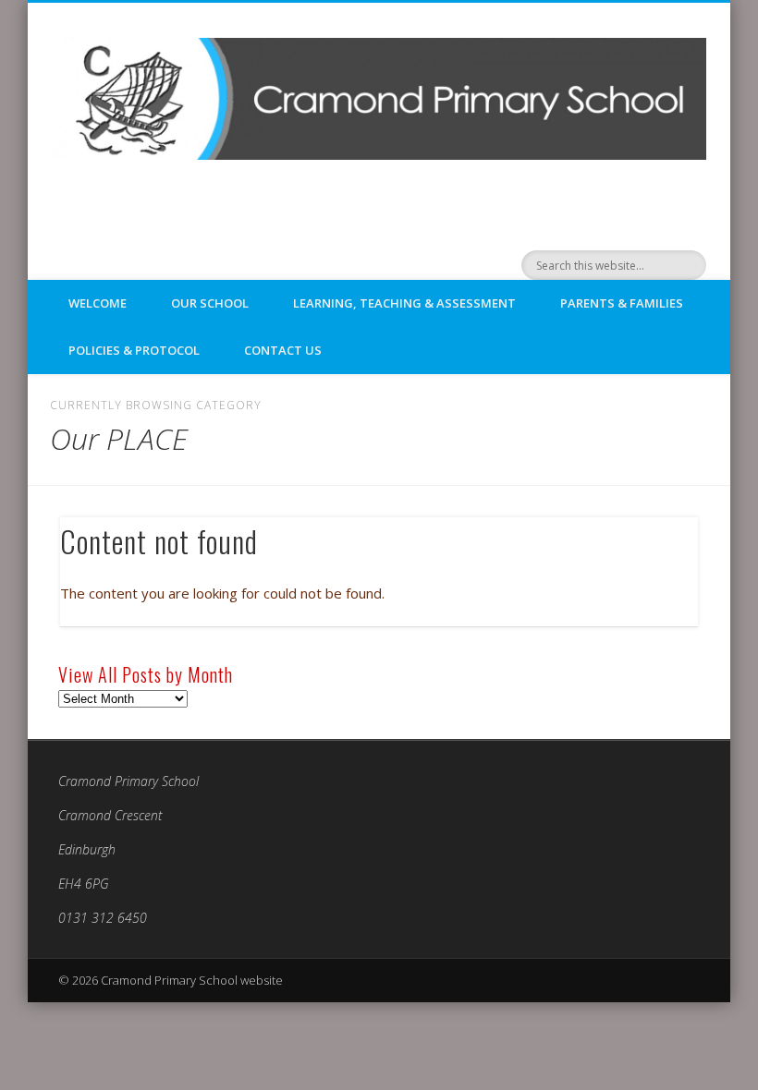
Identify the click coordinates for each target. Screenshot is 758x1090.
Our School (210, 303)
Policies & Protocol (134, 350)
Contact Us (283, 350)
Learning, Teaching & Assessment (404, 303)
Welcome (97, 303)
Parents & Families (621, 303)
